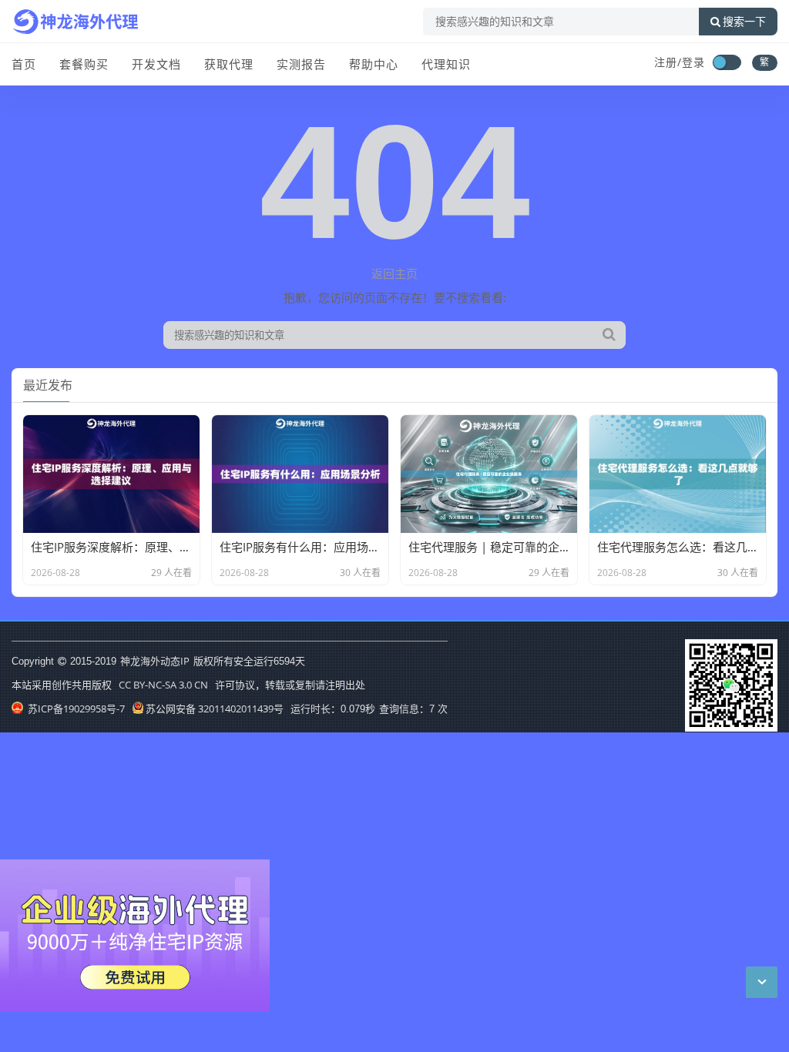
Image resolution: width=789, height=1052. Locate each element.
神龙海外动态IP (155, 661)
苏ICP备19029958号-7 (75, 708)
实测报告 (301, 64)
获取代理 (228, 64)
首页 (24, 64)
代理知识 (446, 64)
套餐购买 (84, 64)
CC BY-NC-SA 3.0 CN (163, 685)
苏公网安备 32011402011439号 (215, 708)
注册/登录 (679, 62)
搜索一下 (744, 21)
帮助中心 (373, 64)
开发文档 (156, 64)
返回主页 (394, 273)
